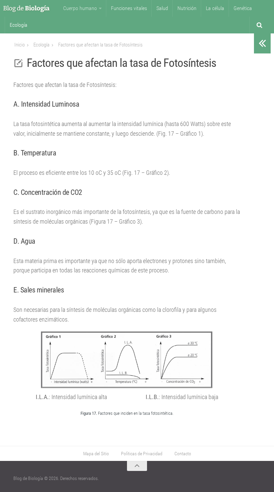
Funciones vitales (129, 8)
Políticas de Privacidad (141, 453)
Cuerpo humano (80, 8)
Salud (162, 8)
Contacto (182, 453)
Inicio (19, 45)
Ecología (18, 25)
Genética (243, 8)
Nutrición (186, 8)
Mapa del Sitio (96, 453)
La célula (215, 8)
